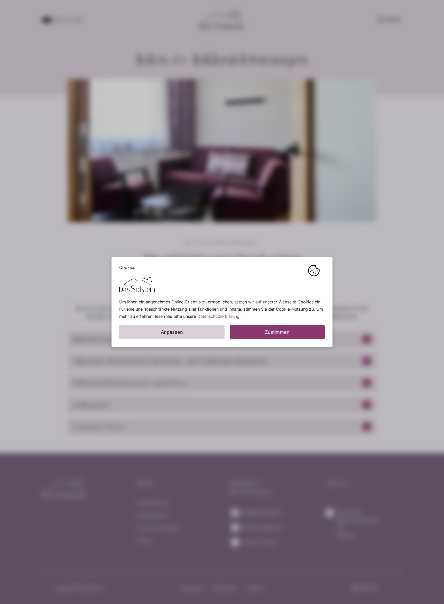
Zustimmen (277, 332)
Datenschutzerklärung (218, 316)
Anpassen (172, 332)
